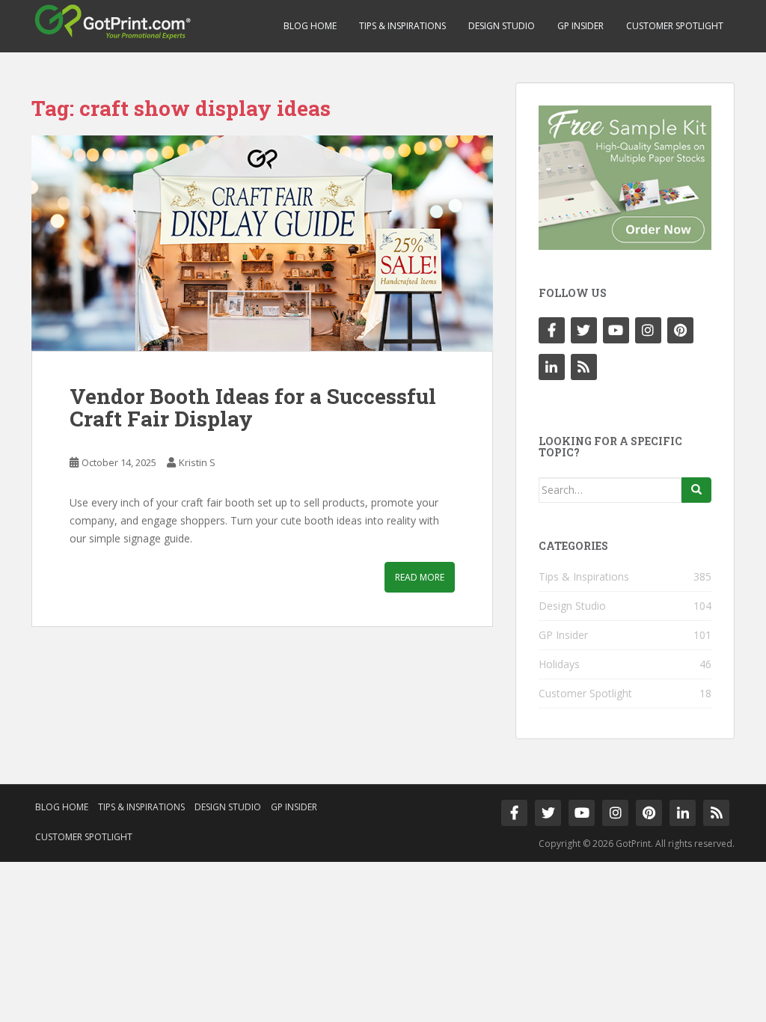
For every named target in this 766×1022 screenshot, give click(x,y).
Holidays (559, 664)
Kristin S (197, 462)
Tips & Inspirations (402, 25)
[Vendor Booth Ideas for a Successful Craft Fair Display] (262, 243)
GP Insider (580, 25)
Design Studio (501, 25)
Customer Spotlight (674, 25)
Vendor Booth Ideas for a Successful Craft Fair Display (253, 407)
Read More (419, 577)
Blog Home (310, 25)
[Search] (696, 490)
